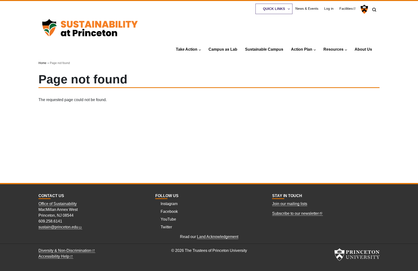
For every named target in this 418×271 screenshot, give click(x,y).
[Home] (89, 29)
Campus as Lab (223, 49)
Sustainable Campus (264, 49)
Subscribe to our (295, 213)
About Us (363, 49)
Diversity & (64, 250)
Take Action (186, 49)
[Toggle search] (374, 10)
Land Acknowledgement (217, 237)
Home (42, 63)
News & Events (306, 8)
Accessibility (53, 256)
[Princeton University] (364, 9)
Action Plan (301, 49)
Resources (333, 49)
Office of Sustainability (57, 204)
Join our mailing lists (289, 204)
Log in (329, 8)
